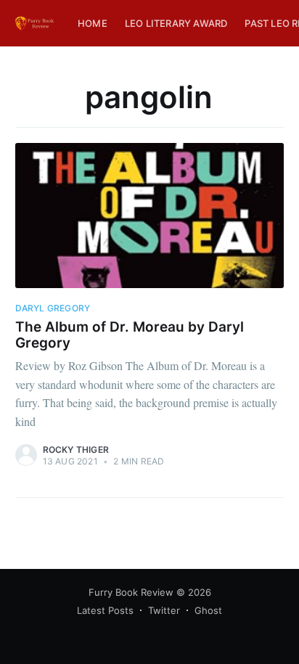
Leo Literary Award (176, 23)
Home (92, 23)
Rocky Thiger (76, 449)
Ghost (208, 610)
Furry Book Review (131, 592)
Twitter (164, 610)
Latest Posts (105, 610)
